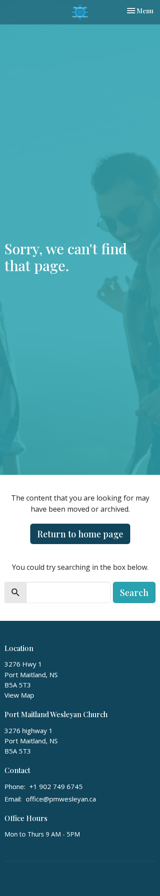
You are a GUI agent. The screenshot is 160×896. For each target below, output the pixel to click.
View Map (19, 695)
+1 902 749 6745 (56, 786)
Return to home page (80, 534)
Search (134, 592)
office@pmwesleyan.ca (61, 798)
